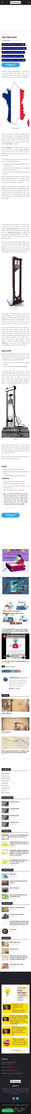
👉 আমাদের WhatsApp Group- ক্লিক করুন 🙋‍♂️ (13, 44)
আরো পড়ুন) (22, 483)
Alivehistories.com (11, 1067)
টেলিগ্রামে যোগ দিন (11, 64)
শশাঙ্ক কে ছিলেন (13, 929)
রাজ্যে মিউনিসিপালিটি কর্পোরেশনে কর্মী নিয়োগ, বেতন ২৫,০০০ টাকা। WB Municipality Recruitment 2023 (19, 861)
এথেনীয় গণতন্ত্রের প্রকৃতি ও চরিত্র (16, 964)
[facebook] (9, 688)
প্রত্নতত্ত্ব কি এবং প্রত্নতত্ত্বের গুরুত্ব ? (17, 907)
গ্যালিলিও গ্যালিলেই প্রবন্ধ (7, 713)
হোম (2, 34)
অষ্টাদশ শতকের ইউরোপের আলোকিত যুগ (12, 483)
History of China (6, 788)
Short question (5, 785)
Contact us (16, 1108)
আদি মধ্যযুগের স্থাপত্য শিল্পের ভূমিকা (16, 914)
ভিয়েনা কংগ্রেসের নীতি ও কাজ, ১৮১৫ (11, 490)
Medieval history (6, 776)
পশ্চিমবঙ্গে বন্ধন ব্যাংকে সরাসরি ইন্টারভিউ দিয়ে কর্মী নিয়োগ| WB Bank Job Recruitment (19, 835)
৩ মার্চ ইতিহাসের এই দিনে (14, 822)
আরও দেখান (27, 695)
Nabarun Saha (22, 678)
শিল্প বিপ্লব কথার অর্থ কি (6, 732)
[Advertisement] (15, 20)
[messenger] (12, 688)
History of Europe (8, 34)
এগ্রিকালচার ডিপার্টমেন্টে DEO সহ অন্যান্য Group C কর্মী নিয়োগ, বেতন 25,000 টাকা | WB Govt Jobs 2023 (19, 843)
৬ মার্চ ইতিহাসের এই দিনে (14, 801)
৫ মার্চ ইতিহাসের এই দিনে (14, 808)
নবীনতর (3, 758)
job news (4, 790)
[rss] (16, 688)
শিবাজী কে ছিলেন (13, 874)
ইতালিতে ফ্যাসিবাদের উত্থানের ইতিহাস (12, 481)
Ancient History (5, 780)
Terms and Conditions (20, 1110)
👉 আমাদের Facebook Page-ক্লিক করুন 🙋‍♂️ (12, 56)
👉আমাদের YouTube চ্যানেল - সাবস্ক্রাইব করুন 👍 (13, 60)
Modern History (5, 773)
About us (23, 1108)
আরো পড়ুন (9, 487)
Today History (5, 783)
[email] (14, 688)
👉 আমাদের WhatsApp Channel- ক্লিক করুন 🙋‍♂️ (14, 48)
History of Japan (6, 792)
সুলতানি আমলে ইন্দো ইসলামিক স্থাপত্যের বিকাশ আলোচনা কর (18, 881)
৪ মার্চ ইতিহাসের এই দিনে (14, 815)
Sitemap (19, 1111)
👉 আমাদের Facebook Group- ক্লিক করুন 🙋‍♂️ (13, 52)
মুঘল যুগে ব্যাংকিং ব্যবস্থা (14, 888)
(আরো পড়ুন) (22, 481)
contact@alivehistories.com (12, 1070)
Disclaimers (9, 1108)
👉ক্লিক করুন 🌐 (5, 662)
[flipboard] (18, 688)
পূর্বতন (28, 758)
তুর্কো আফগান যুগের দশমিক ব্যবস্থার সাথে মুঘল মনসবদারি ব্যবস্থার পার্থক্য (18, 895)
